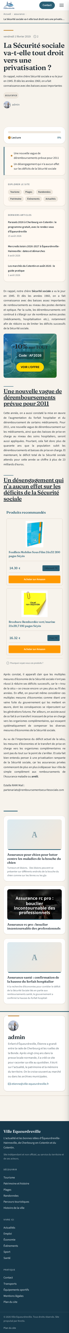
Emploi (8, 1234)
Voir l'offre (30, 367)
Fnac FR (54, 638)
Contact (47, 5)
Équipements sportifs (16, 1290)
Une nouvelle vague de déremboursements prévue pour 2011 (36, 155)
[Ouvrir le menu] (61, 5)
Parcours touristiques (16, 1202)
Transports (10, 1284)
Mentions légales (14, 1296)
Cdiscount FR (51, 568)
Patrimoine (15, 198)
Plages (28, 192)
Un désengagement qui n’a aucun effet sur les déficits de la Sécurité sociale (36, 166)
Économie (9, 1240)
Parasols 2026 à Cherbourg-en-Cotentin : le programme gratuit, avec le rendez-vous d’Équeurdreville (32, 226)
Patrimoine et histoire (16, 1183)
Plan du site (10, 1302)
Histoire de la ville (14, 1208)
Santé (7, 1258)
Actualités (51, 198)
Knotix (21, 1321)
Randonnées (44, 192)
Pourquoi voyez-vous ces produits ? (25, 663)
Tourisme (14, 192)
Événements (33, 198)
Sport (7, 1252)
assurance (11, 95)
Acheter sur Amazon (34, 579)
